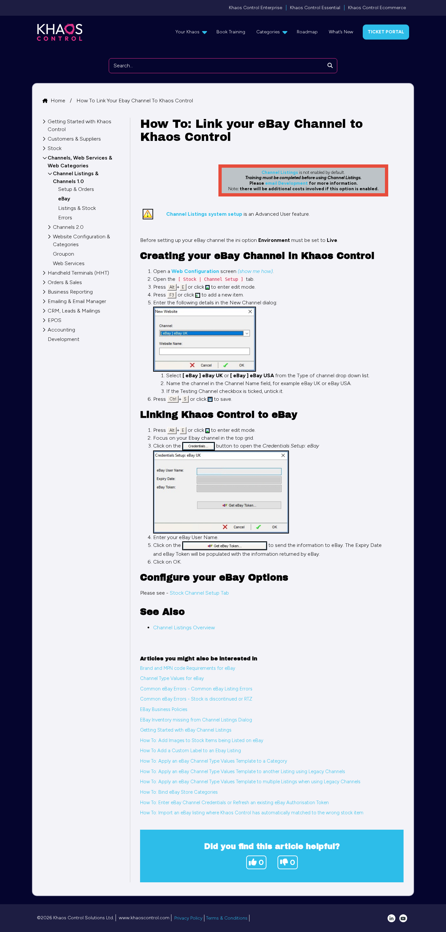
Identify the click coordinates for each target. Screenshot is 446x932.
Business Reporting (70, 292)
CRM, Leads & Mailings (74, 311)
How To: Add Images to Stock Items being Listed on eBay (201, 740)
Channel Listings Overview (184, 627)
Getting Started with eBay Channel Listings (185, 730)
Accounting (61, 330)
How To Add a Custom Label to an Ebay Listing (190, 751)
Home (59, 100)
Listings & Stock (77, 208)
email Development (286, 183)
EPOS (54, 320)
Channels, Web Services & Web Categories (80, 162)
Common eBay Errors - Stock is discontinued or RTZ (196, 699)
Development (63, 339)
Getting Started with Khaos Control (79, 125)
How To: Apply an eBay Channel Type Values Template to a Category (213, 761)
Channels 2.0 (68, 227)
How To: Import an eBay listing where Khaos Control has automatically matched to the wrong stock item (251, 813)
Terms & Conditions (226, 918)
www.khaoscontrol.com (144, 918)
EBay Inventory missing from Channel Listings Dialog (196, 720)
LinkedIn (391, 918)
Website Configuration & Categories (81, 240)
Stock (54, 148)
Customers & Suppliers (74, 139)
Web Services (69, 263)
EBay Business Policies (163, 709)
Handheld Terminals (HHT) (78, 273)
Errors (65, 217)
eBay (64, 198)
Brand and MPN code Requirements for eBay (187, 668)
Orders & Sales (65, 282)
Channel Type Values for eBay (172, 678)
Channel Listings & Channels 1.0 (76, 177)
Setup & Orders (76, 189)
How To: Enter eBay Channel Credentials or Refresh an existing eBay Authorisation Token (234, 802)
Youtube (403, 918)
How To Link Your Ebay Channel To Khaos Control (134, 100)
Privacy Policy (188, 918)
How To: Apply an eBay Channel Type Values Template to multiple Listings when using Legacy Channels (250, 782)
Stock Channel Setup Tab (199, 593)
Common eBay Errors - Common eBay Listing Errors (196, 689)
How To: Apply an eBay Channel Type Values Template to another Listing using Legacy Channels (242, 771)
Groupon (63, 254)
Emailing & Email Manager (77, 301)
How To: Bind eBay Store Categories (179, 792)
